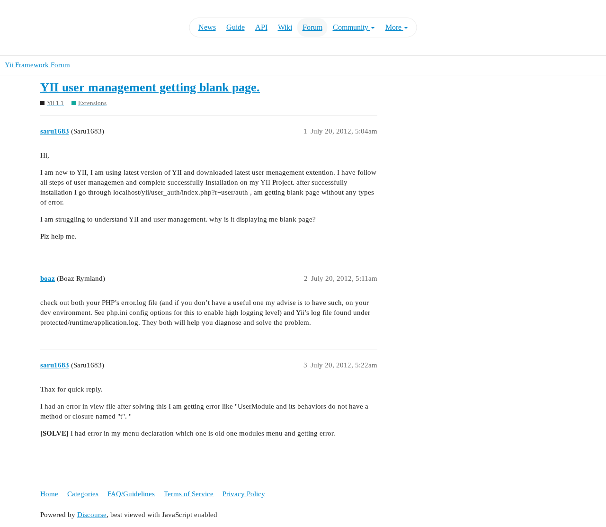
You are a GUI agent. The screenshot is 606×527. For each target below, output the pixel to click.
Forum (312, 27)
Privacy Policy (244, 494)
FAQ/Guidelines (131, 494)
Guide (235, 27)
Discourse (92, 514)
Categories (82, 494)
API (261, 27)
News (207, 27)
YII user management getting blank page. (150, 87)
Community (351, 27)
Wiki (285, 27)
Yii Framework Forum (37, 65)
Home (49, 494)
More (394, 27)
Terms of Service (189, 494)
